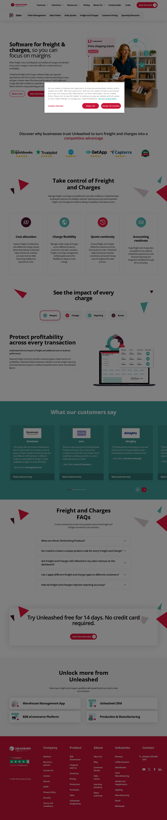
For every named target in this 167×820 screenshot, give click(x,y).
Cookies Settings (55, 106)
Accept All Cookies (111, 106)
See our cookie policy (107, 99)
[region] (84, 97)
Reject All (90, 106)
